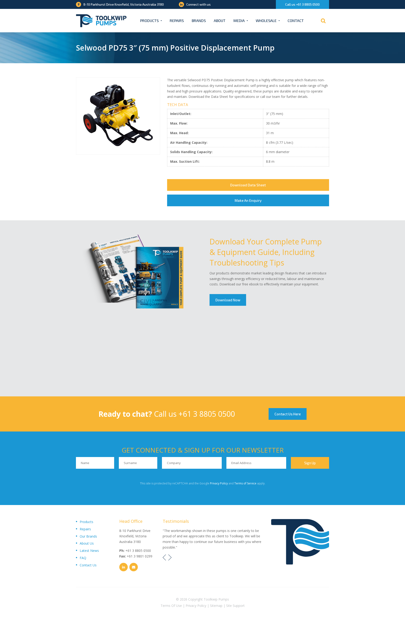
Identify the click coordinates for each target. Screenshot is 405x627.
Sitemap (216, 605)
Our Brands (88, 536)
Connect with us (198, 4)
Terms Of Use (171, 605)
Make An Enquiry (248, 200)
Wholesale (266, 20)
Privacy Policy (219, 483)
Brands (199, 20)
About (219, 20)
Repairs (177, 20)
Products (149, 20)
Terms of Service (245, 483)
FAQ (83, 558)
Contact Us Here (287, 414)
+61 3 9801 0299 (139, 556)
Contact (296, 20)
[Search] (323, 20)
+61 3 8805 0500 (206, 414)
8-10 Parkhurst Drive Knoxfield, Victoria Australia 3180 (123, 4)
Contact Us (88, 565)
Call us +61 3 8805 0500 (302, 4)
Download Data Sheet (248, 185)
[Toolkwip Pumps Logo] (101, 20)
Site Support (235, 605)
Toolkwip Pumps (216, 599)
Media (239, 20)
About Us (87, 543)
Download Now (227, 300)
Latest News (89, 550)
